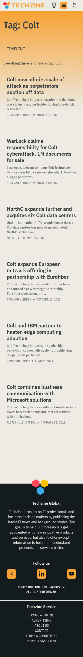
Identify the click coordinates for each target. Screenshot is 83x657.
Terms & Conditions (41, 636)
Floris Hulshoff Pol (21, 422)
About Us (41, 625)
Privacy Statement (41, 641)
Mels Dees (14, 238)
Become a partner (41, 615)
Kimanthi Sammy (18, 361)
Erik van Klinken (19, 115)
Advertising (42, 620)
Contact (41, 630)
